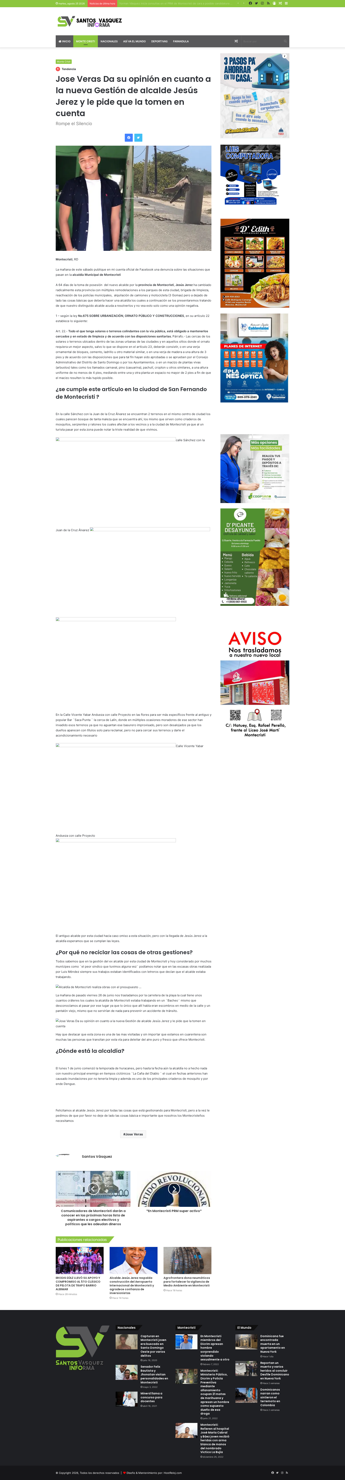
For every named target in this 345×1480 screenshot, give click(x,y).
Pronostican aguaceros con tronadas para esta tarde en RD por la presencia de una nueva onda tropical (183, 3)
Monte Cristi (85, 41)
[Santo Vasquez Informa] (93, 21)
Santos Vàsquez (97, 1156)
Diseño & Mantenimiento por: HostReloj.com (154, 1472)
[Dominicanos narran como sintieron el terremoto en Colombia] (246, 1395)
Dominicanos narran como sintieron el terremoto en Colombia (270, 1397)
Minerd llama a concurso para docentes (151, 1397)
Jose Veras (134, 1134)
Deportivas (159, 41)
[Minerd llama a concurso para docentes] (127, 1399)
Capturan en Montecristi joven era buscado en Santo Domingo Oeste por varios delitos (153, 1346)
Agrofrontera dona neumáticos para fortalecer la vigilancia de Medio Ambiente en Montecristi (187, 1281)
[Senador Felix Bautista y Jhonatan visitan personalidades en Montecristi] (127, 1372)
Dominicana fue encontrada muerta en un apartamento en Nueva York (272, 1344)
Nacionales (109, 41)
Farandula (181, 41)
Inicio (65, 41)
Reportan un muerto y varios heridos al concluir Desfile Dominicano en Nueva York (274, 1370)
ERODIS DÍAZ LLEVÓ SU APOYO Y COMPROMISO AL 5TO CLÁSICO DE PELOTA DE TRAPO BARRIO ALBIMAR (78, 1283)
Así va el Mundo (134, 41)
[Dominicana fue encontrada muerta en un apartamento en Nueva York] (246, 1341)
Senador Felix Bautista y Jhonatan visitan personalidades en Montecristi (154, 1374)
